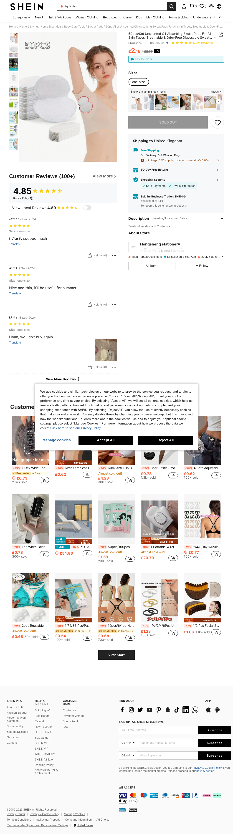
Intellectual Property (48, 819)
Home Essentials (51, 26)
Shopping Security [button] (153, 179)
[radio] (138, 82)
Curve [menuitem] (127, 17)
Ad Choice (102, 819)
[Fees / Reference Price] (142, 51)
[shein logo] (26, 6)
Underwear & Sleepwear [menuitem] (210, 17)
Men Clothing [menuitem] (155, 17)
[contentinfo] (175, 798)
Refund (39, 721)
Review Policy (21, 198)
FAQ (65, 726)
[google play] (217, 711)
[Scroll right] (219, 17)
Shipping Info (43, 710)
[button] (211, 6)
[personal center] (184, 6)
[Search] (171, 6)
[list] (160, 709)
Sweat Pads (95, 26)
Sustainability (15, 726)
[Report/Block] (114, 255)
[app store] (208, 711)
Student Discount (17, 731)
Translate (15, 244)
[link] (193, 6)
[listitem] (136, 102)
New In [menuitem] (40, 17)
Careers (12, 742)
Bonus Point (70, 721)
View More (116, 655)
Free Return (42, 716)
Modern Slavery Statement (16, 719)
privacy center (204, 771)
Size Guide (41, 737)
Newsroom (13, 737)
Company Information (78, 819)
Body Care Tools (74, 26)
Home (13, 26)
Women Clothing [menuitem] (87, 17)
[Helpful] (90, 255)
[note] (73, 462)
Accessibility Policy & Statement (46, 771)
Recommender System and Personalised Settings (37, 825)
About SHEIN (15, 707)
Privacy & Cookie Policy (207, 767)
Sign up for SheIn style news (141, 721)
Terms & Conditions (19, 819)
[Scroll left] (214, 17)
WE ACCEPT (127, 787)
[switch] (87, 207)
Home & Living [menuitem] (179, 17)
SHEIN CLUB (43, 743)
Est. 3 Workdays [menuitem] (60, 17)
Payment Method (73, 716)
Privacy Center (16, 814)
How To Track (43, 732)
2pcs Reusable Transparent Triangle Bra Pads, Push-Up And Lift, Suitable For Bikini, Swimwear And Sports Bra (31, 625)
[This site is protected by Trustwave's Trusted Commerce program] (122, 809)
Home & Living (28, 26)
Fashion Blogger (17, 712)
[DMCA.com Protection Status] (133, 809)
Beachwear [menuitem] (111, 17)
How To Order (43, 726)
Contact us (69, 710)
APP (208, 701)
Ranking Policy (44, 765)
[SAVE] (218, 122)
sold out (168, 122)
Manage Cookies (74, 814)
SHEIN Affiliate (44, 759)
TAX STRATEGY (45, 754)
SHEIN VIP (41, 748)
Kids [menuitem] (139, 17)
